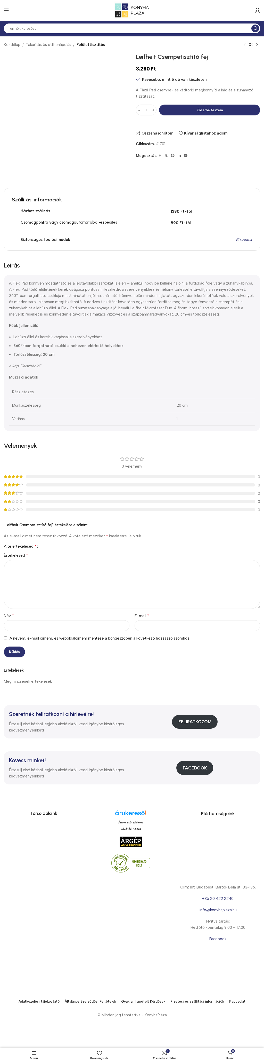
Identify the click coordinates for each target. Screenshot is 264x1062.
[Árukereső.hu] (130, 815)
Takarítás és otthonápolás (48, 44)
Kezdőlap (12, 44)
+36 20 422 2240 (218, 898)
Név (9, 615)
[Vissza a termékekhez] (251, 45)
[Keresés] (255, 28)
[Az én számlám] (257, 10)
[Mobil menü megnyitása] (6, 10)
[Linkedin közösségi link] (179, 155)
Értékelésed (16, 555)
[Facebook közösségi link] (160, 155)
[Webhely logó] (132, 10)
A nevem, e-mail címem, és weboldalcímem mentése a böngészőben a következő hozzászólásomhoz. (100, 638)
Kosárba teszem (210, 110)
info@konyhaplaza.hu (218, 910)
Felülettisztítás (91, 44)
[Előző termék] (245, 45)
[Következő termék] (257, 45)
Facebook (195, 767)
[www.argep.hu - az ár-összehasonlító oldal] (131, 841)
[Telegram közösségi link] (185, 155)
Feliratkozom (194, 721)
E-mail (142, 615)
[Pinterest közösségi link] (172, 155)
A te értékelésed (20, 546)
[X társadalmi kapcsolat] (166, 155)
